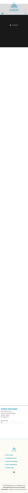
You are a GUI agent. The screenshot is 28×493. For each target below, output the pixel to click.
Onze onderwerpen (11, 464)
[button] (2, 13)
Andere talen (10, 467)
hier (16, 489)
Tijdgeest (15, 25)
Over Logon (9, 455)
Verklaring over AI (11, 458)
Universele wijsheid (12, 461)
